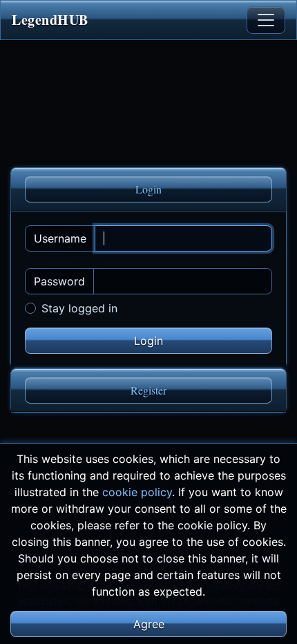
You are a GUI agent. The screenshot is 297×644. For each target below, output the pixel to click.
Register (148, 390)
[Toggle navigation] (266, 20)
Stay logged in (79, 308)
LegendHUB (50, 20)
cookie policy (137, 492)
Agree (148, 624)
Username (60, 238)
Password (59, 281)
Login (148, 189)
